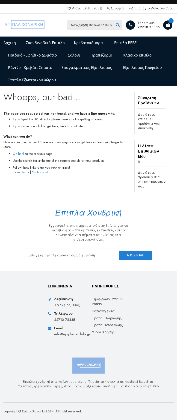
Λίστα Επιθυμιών (85, 8)
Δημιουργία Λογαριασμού (152, 8)
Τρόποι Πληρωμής (107, 318)
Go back (18, 153)
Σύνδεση (117, 8)
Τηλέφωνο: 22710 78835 (107, 301)
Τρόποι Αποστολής (107, 325)
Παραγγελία (103, 311)
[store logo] (25, 25)
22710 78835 (148, 27)
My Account (40, 172)
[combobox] (94, 25)
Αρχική (9, 42)
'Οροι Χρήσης (103, 332)
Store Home (21, 172)
